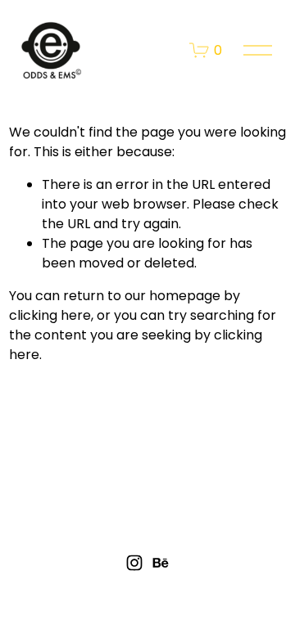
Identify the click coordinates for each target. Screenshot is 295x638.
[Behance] (160, 563)
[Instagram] (134, 563)
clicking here (50, 315)
